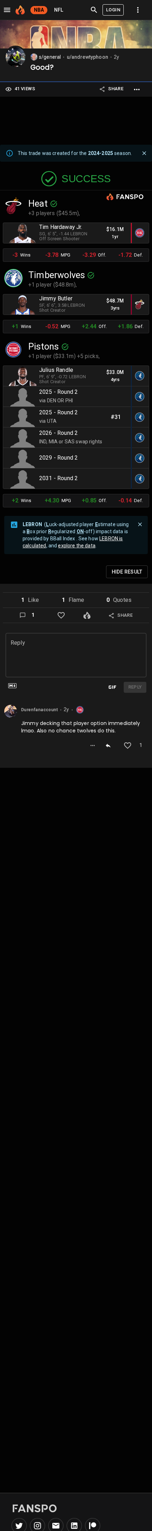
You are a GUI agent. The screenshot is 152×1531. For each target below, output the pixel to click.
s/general (50, 57)
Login (113, 9)
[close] (144, 153)
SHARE (115, 88)
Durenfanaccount (39, 710)
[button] (30, 600)
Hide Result (127, 572)
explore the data (76, 545)
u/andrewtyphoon (87, 57)
